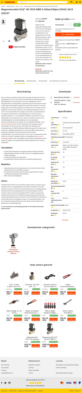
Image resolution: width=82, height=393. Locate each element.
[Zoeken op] (65, 2)
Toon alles (65, 220)
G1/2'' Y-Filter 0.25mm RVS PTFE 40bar (14, 286)
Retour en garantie (34, 370)
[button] (2, 2)
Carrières (3, 370)
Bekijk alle (38, 69)
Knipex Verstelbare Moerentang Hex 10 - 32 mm (32, 313)
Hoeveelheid (59, 25)
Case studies (5, 367)
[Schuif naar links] (3, 41)
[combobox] (42, 2)
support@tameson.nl (7, 373)
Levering (31, 367)
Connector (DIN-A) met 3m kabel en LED (50, 286)
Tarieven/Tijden (74, 365)
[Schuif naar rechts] (3, 18)
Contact (31, 373)
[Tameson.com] (9, 2)
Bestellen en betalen (34, 365)
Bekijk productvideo (19, 47)
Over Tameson (5, 365)
